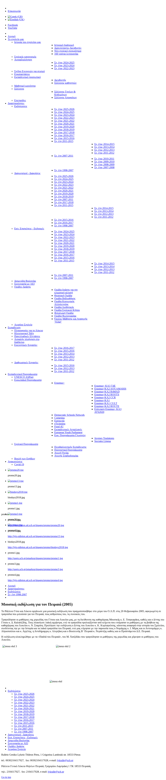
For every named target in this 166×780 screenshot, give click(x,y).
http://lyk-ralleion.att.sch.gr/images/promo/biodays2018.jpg (38, 547)
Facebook (13, 25)
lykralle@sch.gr (65, 760)
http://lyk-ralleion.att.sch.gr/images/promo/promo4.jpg (35, 580)
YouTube (12, 28)
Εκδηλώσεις (14, 591)
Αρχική (11, 585)
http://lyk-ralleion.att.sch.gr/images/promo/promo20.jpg (36, 525)
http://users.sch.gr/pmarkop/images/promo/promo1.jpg (35, 558)
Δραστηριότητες (16, 588)
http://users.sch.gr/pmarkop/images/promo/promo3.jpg (35, 569)
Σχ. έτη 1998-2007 (17, 594)
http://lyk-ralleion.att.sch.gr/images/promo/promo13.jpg (36, 536)
